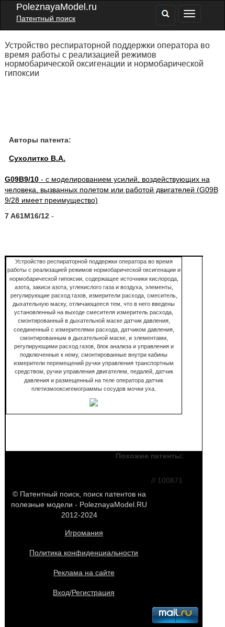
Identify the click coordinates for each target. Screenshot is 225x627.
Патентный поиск (45, 18)
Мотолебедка (123, 480)
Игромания (84, 533)
